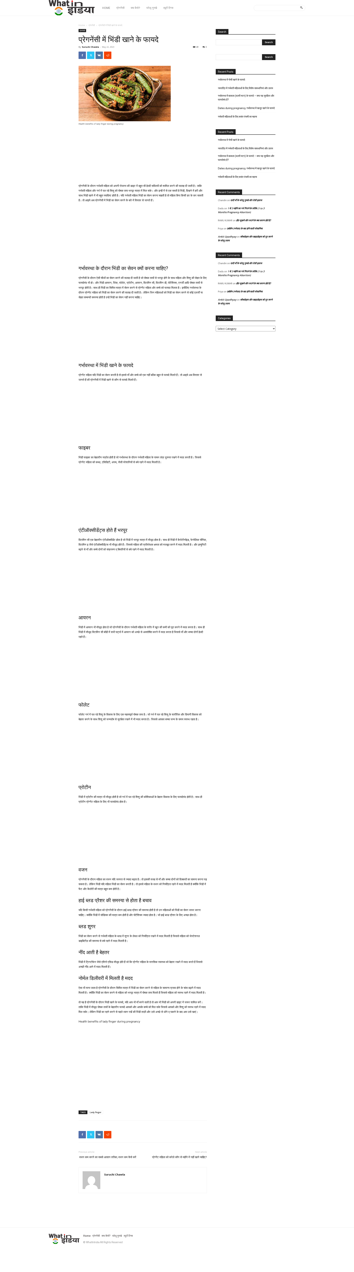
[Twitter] (90, 55)
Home (82, 25)
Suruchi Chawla (90, 46)
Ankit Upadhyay (227, 236)
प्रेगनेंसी (91, 25)
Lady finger (95, 1112)
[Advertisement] (143, 156)
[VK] (99, 55)
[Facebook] (82, 55)
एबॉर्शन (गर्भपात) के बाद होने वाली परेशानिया (245, 228)
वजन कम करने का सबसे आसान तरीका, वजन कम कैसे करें (107, 1157)
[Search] (301, 8)
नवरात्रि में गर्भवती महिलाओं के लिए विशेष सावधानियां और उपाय (245, 88)
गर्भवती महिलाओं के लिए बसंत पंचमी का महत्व (237, 116)
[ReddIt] (107, 55)
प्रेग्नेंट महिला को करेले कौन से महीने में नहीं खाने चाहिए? (179, 1157)
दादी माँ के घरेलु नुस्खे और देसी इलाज (246, 200)
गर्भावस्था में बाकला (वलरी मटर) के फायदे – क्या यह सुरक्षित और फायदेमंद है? (246, 97)
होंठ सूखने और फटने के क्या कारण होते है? (253, 220)
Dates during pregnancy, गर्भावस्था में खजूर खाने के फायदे (246, 108)
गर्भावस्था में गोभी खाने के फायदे (231, 79)
